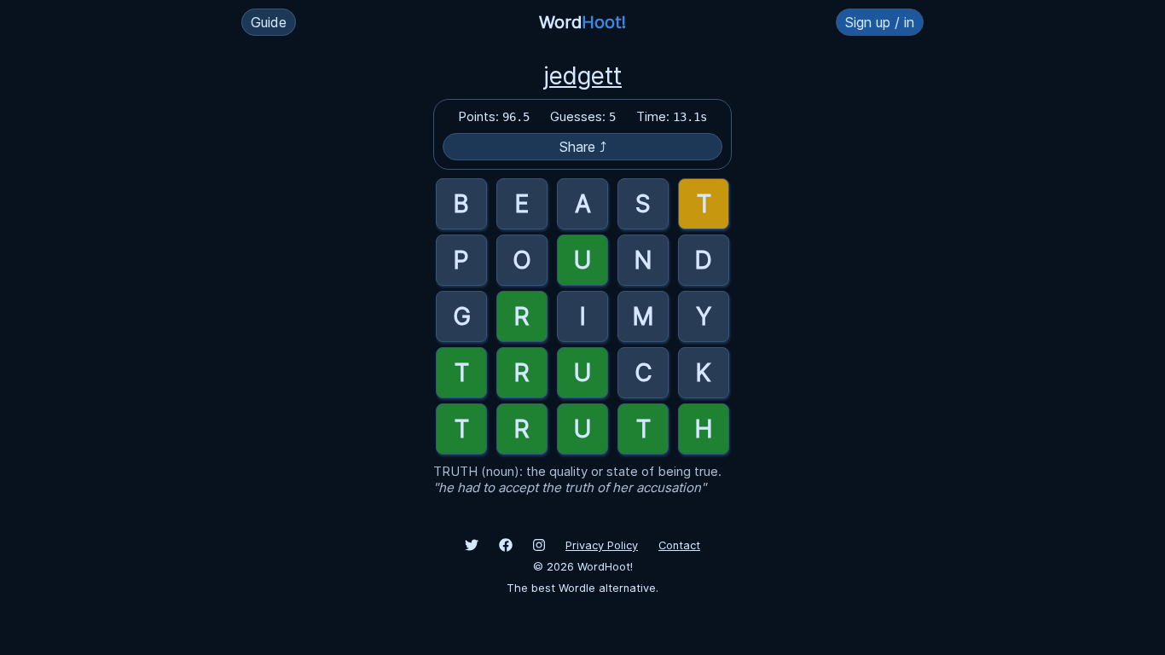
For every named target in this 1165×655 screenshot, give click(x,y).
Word (582, 22)
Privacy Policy (601, 545)
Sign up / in (879, 22)
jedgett (582, 75)
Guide (269, 22)
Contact (679, 545)
